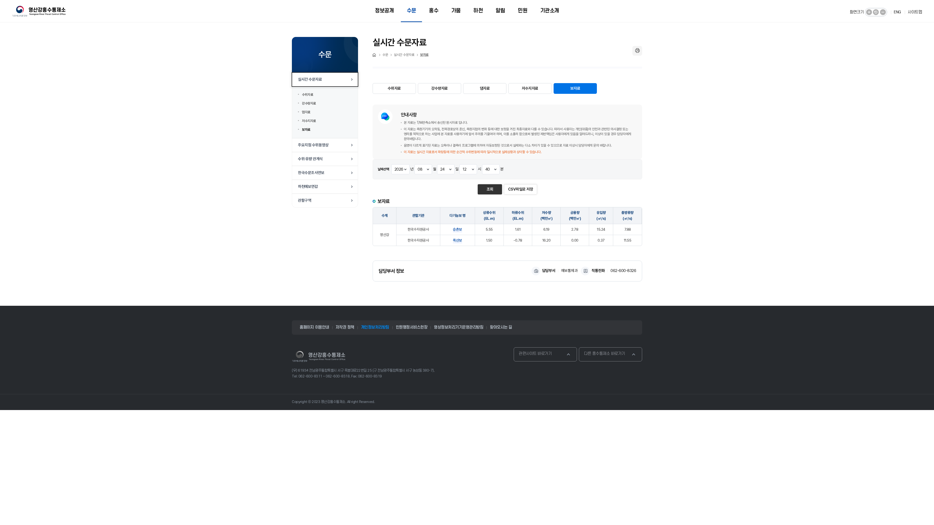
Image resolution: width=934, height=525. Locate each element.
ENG (897, 12)
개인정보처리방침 (375, 327)
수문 (411, 11)
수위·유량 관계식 (310, 159)
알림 (500, 11)
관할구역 (304, 200)
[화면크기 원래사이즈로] (876, 12)
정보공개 (384, 11)
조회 (490, 189)
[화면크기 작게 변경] (883, 12)
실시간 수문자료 (310, 79)
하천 (478, 11)
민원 (522, 11)
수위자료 (307, 94)
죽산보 (457, 240)
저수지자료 (309, 121)
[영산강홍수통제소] (39, 11)
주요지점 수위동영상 (313, 145)
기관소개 (549, 11)
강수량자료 (309, 103)
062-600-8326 (623, 270)
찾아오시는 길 (501, 327)
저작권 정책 (345, 327)
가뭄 (456, 11)
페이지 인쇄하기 (637, 51)
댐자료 (306, 112)
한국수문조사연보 (311, 172)
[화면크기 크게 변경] (869, 12)
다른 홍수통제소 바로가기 (604, 353)
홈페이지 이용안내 (314, 327)
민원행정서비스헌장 (412, 327)
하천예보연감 (308, 186)
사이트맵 (915, 12)
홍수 (433, 11)
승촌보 (457, 229)
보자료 (306, 129)
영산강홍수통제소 (318, 356)
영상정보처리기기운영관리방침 (458, 327)
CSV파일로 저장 (520, 189)
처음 (375, 55)
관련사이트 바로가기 (535, 353)
